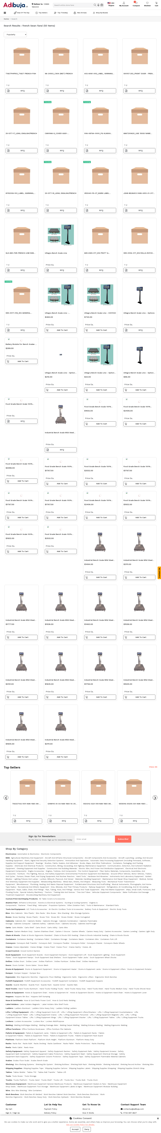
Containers (11, 939)
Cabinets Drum (53, 924)
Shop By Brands (102, 13)
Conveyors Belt (45, 943)
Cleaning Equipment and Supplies (31, 868)
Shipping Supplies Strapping (104, 1068)
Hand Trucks (11, 989)
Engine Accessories (36, 871)
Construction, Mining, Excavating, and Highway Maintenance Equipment (75, 866)
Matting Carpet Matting (69, 1025)
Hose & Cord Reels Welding (63, 1000)
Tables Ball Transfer (46, 1072)
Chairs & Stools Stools (119, 935)
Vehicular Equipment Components (106, 892)
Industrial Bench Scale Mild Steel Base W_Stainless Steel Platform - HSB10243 (21, 740)
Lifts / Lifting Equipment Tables (101, 1017)
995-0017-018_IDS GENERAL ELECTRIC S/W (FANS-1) (18, 313)
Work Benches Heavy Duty (35, 1097)
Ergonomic (10, 977)
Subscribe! (123, 839)
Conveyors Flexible (61, 943)
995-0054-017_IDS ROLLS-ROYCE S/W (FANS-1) (138, 253)
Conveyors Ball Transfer (27, 943)
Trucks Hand (34, 1080)
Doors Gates (31, 965)
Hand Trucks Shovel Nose (140, 989)
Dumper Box (35, 973)
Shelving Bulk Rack (79, 1064)
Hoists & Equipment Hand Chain (109, 993)
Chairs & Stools (13, 935)
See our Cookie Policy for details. (80, 1125)
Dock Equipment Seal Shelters (48, 957)
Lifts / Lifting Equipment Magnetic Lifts (107, 1015)
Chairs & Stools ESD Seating (66, 935)
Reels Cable (17, 1047)
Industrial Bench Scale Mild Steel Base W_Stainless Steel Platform (59, 433)
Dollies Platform (46, 961)
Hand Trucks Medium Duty (116, 989)
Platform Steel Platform (25, 1040)
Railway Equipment (97, 887)
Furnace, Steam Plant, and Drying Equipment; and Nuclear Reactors (45, 876)
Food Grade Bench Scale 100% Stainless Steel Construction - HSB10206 (137, 501)
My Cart (9, 1109)
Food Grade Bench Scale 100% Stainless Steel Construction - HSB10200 (58, 467)
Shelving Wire (148, 1064)
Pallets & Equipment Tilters (36, 1036)
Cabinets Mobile (34, 921)
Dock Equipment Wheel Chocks (103, 957)
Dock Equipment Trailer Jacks (75, 957)
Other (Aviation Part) (76, 905)
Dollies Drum (18, 961)
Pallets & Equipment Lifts (61, 1033)
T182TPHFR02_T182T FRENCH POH (21, 74)
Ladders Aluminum (22, 1008)
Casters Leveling (130, 931)
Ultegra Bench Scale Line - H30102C (100, 313)
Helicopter (42, 905)
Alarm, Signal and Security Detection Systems (44, 860)
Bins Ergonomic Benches (27, 977)
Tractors (48, 892)
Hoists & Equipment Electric (82, 993)
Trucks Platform (20, 1080)
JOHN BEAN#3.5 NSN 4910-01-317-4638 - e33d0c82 (139, 194)
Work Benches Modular (80, 1097)
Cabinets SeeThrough (87, 924)
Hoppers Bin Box (22, 996)
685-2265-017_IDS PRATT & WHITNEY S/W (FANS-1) (96, 253)
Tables (9, 1072)
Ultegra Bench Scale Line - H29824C (56, 313)
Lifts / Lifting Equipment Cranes (43, 1015)
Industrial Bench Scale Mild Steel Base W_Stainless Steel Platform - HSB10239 (99, 561)
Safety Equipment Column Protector (45, 1057)
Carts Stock (41, 927)
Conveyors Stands (94, 943)
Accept (75, 1129)
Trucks (9, 1080)
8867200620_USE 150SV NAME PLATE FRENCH (137, 134)
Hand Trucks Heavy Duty (75, 989)
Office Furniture (13, 1029)
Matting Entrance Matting (92, 1025)
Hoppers (9, 996)
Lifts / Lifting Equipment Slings (43, 1017)
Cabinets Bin (20, 921)
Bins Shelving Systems (24, 1064)
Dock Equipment (13, 955)
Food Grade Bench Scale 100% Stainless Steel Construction (19, 404)
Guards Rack (46, 985)
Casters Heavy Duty (95, 931)
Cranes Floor (61, 947)
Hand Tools (81, 876)
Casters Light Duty (147, 931)
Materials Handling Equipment (88, 879)
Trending (48, 102)
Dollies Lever (31, 961)
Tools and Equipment (15, 909)
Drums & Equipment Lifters (114, 969)
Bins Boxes (51, 913)
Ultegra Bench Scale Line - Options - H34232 (99, 373)
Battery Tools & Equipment (96, 909)
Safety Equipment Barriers (59, 1051)
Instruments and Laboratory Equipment (127, 876)
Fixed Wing (31, 905)
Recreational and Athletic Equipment (33, 887)
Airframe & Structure (27, 903)
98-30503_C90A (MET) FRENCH (59, 74)
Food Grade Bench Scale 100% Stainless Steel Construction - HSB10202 (19, 501)
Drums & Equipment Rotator (139, 969)
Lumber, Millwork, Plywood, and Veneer (56, 879)
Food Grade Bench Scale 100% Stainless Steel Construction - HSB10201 (137, 467)
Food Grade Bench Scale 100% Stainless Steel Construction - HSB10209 (97, 467)
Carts (8, 927)
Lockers (9, 1021)
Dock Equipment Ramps (23, 957)
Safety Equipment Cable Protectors (47, 1054)
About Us (86, 1109)
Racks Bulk (27, 1043)
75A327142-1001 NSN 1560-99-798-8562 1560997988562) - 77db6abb (25, 804)
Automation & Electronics (28, 854)
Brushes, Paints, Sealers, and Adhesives (61, 863)
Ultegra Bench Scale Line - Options (139, 313)
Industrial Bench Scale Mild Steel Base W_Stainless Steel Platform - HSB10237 (99, 620)
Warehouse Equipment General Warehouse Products (50, 1084)
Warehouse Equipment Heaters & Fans (89, 1084)
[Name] (95, 5)
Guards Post (34, 985)
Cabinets (10, 921)
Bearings (39, 863)
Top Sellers (43, 13)
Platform (10, 1040)
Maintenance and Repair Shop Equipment (120, 879)
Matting (9, 1025)
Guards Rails (72, 985)
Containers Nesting (25, 939)
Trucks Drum (92, 1080)
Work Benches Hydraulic (58, 1097)
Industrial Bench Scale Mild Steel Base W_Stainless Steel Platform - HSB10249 (21, 620)
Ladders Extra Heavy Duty (43, 1008)
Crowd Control (12, 951)
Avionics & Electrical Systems (50, 903)
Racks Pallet (68, 1043)
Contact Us (159, 573)
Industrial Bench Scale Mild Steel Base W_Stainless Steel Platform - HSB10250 (60, 740)
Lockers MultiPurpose (55, 1021)
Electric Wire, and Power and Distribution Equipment (101, 868)
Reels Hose (28, 1047)
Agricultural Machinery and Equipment (27, 858)
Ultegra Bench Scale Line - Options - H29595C (60, 373)
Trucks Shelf (46, 1080)
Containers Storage (59, 939)
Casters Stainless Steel (44, 931)
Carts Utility (52, 927)
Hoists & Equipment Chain (36, 993)
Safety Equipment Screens (105, 1051)
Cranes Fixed (49, 947)
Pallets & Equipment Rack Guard (89, 1036)
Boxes (8, 917)
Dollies (9, 961)
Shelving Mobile (95, 1064)
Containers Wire (92, 939)
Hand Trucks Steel (95, 989)
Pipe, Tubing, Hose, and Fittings (58, 890)
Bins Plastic (29, 913)
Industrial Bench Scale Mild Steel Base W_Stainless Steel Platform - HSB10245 (60, 680)
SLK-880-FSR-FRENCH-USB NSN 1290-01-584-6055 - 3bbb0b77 (20, 253)
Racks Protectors (82, 1043)
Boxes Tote (44, 917)
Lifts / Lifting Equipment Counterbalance (115, 1012)
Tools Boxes (17, 1076)
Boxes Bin (55, 917)
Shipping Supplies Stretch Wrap (131, 1068)
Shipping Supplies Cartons (56, 1068)
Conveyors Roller (78, 943)
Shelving (10, 1064)
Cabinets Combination (68, 921)
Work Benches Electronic (87, 1094)
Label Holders (12, 1004)
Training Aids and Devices (64, 892)
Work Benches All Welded (31, 1094)
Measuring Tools (99, 882)
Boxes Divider (67, 917)
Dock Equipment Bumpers (56, 955)
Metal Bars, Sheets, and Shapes (76, 882)
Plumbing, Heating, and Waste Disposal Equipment (51, 884)
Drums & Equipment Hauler (65, 969)
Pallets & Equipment (15, 1033)
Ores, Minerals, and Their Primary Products (69, 887)
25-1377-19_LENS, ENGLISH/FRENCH (60, 193)
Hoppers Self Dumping (40, 996)
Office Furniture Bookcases (33, 1029)
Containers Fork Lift (108, 939)
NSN (7, 858)
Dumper (9, 973)
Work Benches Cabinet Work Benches (59, 1094)
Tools (8, 1076)
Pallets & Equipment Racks (85, 1033)
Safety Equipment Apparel (35, 1051)
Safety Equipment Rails (82, 1051)
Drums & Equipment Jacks (89, 969)
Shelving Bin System (44, 1064)
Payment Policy (50, 1109)
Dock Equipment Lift (77, 955)
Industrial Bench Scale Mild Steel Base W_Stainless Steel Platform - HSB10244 (139, 680)
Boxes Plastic (32, 917)
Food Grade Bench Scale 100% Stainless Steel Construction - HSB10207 (137, 407)
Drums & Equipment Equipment (38, 969)
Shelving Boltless (62, 1064)
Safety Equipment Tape (73, 1057)
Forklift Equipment (14, 981)
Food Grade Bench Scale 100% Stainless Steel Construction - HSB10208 (97, 501)
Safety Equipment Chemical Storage (102, 1054)
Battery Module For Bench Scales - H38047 (21, 345)
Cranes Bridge (36, 947)
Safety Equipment (14, 1051)
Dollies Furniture (61, 961)
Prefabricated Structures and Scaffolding (92, 884)
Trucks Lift (58, 1080)
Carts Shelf (29, 927)
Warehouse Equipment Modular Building (100, 1087)
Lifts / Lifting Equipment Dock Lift (44, 1012)
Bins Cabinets (17, 913)
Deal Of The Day (23, 13)
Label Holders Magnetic (30, 1004)
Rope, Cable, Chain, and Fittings (30, 890)
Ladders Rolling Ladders (66, 1008)
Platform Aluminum (66, 1040)
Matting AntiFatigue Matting (25, 1025)
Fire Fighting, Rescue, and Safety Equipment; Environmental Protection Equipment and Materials (68, 874)
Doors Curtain (18, 965)
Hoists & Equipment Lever (136, 993)
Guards (9, 985)
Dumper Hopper (21, 973)
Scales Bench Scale (39, 1060)
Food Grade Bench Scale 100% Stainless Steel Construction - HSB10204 (19, 535)
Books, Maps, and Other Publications (95, 863)
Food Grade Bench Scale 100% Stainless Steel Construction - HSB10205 (97, 407)
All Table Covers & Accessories (52, 899)
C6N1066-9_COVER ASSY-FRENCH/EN (56, 134)
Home (6, 19)
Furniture (21, 874)
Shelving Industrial (111, 1064)
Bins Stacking (63, 913)
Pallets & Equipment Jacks (37, 1033)
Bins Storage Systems (80, 913)
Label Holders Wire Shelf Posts (55, 1004)
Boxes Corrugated (82, 917)
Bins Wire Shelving (19, 1090)
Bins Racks (40, 913)
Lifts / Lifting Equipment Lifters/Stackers (78, 1012)
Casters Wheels (78, 931)
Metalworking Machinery (51, 882)
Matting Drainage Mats (48, 1025)
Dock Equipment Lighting (98, 955)
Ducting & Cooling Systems (76, 903)
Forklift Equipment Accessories (37, 981)
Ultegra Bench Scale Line (56, 253)
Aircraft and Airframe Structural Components (64, 858)
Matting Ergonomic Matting (115, 1025)
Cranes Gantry (75, 947)
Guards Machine (20, 985)
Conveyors (10, 943)
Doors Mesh (43, 965)
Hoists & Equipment (15, 993)
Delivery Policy (50, 1113)
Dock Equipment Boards (32, 955)
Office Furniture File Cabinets (58, 1029)
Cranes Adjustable (21, 947)
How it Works (88, 1113)
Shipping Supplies (14, 1068)
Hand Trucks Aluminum (28, 989)
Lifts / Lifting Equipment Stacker (72, 1017)
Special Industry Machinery (31, 892)
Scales (9, 1060)
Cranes (9, 947)
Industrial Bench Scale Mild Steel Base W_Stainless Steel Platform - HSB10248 (99, 680)
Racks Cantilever (54, 1043)
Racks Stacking (98, 1043)
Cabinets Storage (50, 921)
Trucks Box (69, 1080)
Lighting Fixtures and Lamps (26, 879)
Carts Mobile (17, 927)
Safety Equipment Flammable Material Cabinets (105, 1057)
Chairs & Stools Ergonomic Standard (36, 935)
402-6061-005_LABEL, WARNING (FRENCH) (98, 74)
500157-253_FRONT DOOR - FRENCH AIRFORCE (139, 74)
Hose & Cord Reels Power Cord (37, 1000)
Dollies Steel (75, 961)
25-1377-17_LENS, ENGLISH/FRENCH (21, 133)
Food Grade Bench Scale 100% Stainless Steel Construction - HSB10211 (19, 464)
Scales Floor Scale (21, 1060)
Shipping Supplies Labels (79, 1068)
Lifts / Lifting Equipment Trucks (129, 1017)
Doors (8, 965)
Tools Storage (30, 1076)
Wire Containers (35, 1090)
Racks (8, 1043)
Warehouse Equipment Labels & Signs (66, 1087)
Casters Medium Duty (23, 931)
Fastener (22, 905)
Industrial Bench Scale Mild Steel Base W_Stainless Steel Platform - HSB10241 (139, 620)
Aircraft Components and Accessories (101, 858)
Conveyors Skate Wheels (114, 943)
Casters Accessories (113, 931)
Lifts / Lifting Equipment (17, 1012)
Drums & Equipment (15, 969)
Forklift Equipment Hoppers (91, 981)
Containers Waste (76, 939)
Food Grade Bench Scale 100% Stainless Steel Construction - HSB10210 (58, 535)
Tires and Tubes (83, 892)
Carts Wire (63, 927)
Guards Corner (59, 985)
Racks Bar (17, 1043)
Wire (8, 1090)
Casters (9, 931)
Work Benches (12, 1094)
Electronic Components (51, 854)
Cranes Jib (87, 947)
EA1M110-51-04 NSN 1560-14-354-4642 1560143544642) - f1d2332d (63, 804)
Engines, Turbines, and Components (61, 871)
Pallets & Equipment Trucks (61, 1036)
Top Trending (62, 13)
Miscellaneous (22, 884)
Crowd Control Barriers (30, 951)
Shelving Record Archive (130, 1064)
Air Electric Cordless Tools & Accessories (66, 909)
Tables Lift (61, 1072)
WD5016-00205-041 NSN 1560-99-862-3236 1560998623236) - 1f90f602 (133, 804)
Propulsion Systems (57, 905)
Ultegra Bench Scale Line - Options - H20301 (139, 373)
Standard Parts (112, 905)
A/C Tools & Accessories (36, 909)
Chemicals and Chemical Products (29, 866)
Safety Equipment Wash (75, 1054)
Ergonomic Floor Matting (50, 977)
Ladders (9, 1008)
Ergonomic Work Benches (106, 977)
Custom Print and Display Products (21, 899)
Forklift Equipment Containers (65, 981)
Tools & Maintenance (95, 905)
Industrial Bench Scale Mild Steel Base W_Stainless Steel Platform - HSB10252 (21, 680)
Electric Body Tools (118, 909)
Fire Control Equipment (88, 871)
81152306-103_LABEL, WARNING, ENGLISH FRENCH (20, 194)
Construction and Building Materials (62, 868)
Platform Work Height (47, 1040)
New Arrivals (82, 13)
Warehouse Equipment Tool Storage (32, 1087)
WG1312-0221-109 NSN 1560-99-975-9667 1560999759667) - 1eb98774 (97, 804)
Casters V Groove (62, 931)
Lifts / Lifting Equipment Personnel (73, 1015)
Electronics (11, 854)
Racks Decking (40, 1043)
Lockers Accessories (23, 1021)
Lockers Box (38, 1021)
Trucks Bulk (80, 1080)
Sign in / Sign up (13, 1113)
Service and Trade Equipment (86, 890)
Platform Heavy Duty (85, 1040)
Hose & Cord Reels (14, 1000)
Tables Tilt (31, 1072)
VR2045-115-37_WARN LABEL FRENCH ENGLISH (96, 194)
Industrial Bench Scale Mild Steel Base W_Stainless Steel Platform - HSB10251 (139, 561)
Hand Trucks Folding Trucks (51, 989)
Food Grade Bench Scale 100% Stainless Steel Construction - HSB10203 (58, 501)
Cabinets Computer (22, 924)
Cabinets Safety (39, 924)
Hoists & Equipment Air (58, 993)
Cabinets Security (69, 924)
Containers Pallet (42, 939)
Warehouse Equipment (16, 1084)
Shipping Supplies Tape (33, 1068)
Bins (8, 913)
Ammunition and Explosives (77, 860)
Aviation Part (11, 903)
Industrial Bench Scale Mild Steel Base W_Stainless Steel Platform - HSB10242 (60, 620)
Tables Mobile (19, 1072)
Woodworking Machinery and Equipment (43, 895)
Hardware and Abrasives (98, 876)
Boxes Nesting (19, 917)
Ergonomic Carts (69, 977)
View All (153, 767)
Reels (8, 1047)
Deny (86, 1129)
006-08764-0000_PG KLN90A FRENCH (97, 134)
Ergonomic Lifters (85, 977)
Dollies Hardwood (89, 961)
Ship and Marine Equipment (112, 890)
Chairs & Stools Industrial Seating (94, 935)
